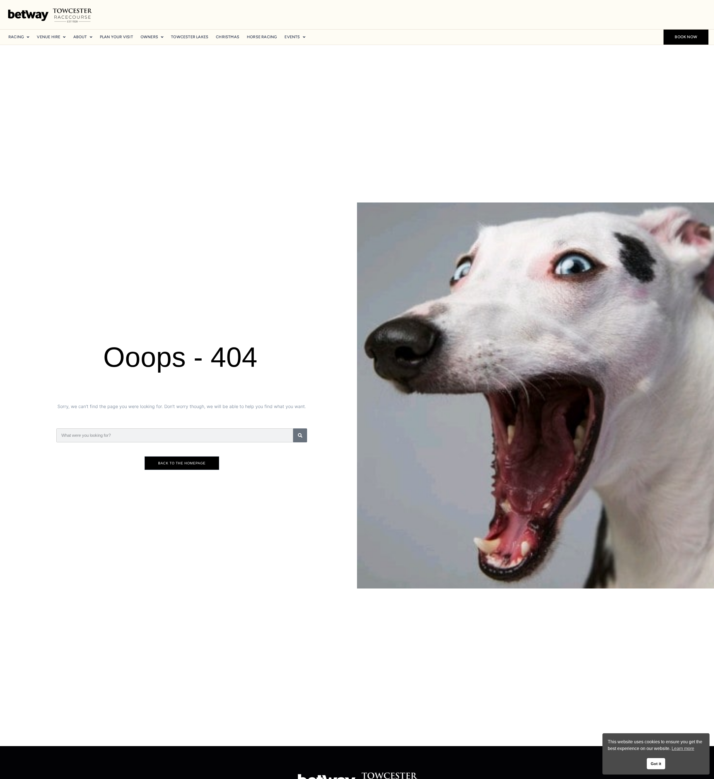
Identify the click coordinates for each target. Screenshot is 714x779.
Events (292, 37)
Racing (16, 37)
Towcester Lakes (189, 37)
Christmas (227, 37)
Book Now (686, 37)
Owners (149, 37)
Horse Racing (262, 37)
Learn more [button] (683, 748)
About (80, 37)
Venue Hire (48, 37)
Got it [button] (656, 763)
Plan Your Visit (116, 37)
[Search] (300, 435)
